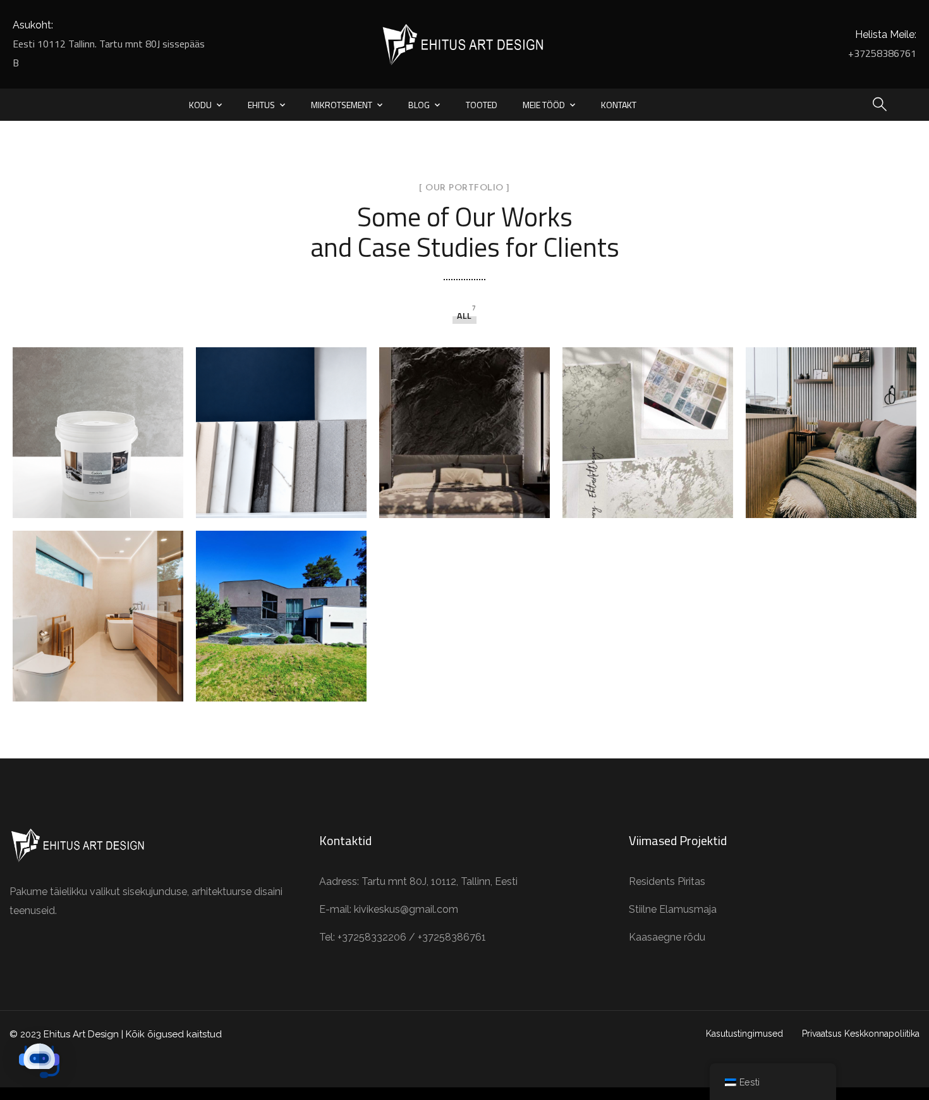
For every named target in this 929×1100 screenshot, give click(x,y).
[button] (39, 1061)
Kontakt (618, 104)
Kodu (200, 104)
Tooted (481, 104)
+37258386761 (882, 53)
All (464, 315)
